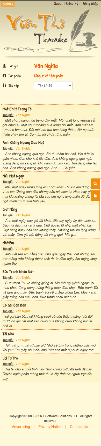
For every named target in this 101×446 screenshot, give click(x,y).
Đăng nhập (90, 3)
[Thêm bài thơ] (95, 195)
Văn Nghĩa (23, 114)
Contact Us (79, 426)
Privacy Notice (50, 426)
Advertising (21, 426)
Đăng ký (72, 3)
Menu (7, 4)
